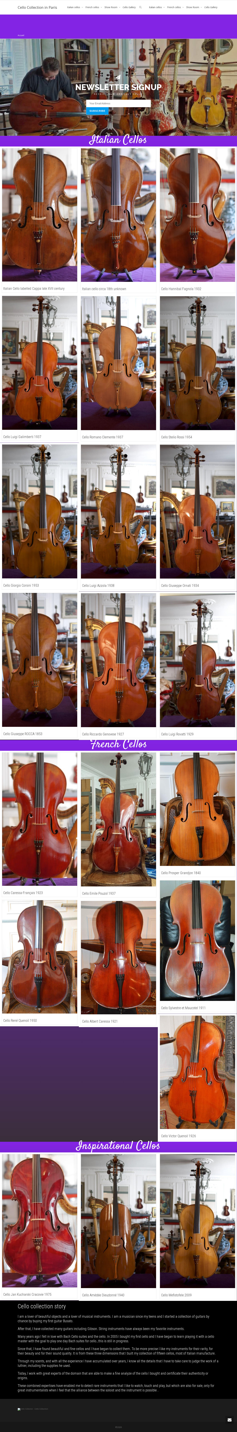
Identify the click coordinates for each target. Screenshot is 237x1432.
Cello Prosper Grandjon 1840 (181, 873)
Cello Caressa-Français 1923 (23, 893)
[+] (39, 215)
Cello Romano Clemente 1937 (102, 437)
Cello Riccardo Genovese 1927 (103, 734)
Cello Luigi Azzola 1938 (98, 586)
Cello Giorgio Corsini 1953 (21, 585)
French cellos (92, 7)
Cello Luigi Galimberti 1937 (22, 437)
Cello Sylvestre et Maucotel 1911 (183, 1008)
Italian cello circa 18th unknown (104, 289)
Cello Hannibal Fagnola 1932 (181, 289)
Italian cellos (74, 7)
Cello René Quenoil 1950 (20, 1021)
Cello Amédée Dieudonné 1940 (103, 1295)
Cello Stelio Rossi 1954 (176, 437)
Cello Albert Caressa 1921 (100, 1021)
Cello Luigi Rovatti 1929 (177, 734)
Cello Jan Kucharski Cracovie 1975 (27, 1294)
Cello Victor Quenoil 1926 (178, 1136)
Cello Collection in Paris (37, 7)
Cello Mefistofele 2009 (176, 1295)
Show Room (111, 7)
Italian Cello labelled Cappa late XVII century (33, 289)
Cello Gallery (129, 7)
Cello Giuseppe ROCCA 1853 (22, 734)
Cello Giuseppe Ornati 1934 (180, 586)
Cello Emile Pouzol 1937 (99, 893)
